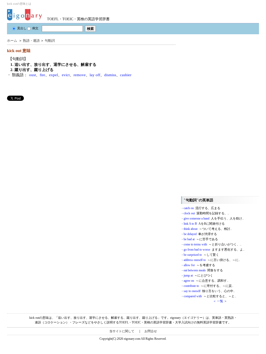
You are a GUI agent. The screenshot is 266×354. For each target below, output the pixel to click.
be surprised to (201, 255)
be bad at (201, 239)
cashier (125, 75)
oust (32, 75)
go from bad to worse (214, 249)
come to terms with (212, 244)
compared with (210, 296)
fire (42, 75)
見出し (21, 28)
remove (80, 75)
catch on (202, 208)
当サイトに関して (121, 331)
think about (208, 229)
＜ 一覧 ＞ (220, 301)
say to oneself (209, 291)
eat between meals (203, 270)
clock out (206, 213)
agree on (206, 280)
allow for (199, 265)
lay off (95, 75)
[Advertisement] (46, 137)
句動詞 (50, 41)
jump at (198, 275)
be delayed (200, 234)
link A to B (204, 223)
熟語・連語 (31, 41)
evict (66, 75)
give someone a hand (214, 218)
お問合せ (150, 331)
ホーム (12, 41)
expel (53, 75)
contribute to (208, 286)
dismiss (110, 75)
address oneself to (212, 260)
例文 (35, 28)
